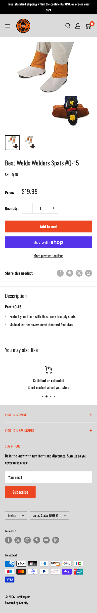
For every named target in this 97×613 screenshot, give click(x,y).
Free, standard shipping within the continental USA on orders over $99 (49, 6)
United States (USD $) (45, 515)
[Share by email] (88, 273)
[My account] (77, 26)
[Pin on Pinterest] (69, 273)
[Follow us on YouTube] (46, 540)
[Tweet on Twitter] (79, 273)
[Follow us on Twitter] (17, 540)
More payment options (48, 255)
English (12, 515)
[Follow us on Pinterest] (36, 540)
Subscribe (20, 492)
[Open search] (68, 26)
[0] (88, 26)
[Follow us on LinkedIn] (55, 540)
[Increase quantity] (53, 208)
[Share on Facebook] (60, 273)
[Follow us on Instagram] (27, 540)
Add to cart (48, 226)
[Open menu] (7, 26)
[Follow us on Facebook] (8, 540)
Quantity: (12, 208)
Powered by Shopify (16, 602)
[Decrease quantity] (27, 208)
